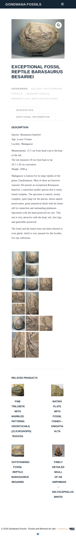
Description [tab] (24, 110)
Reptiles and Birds (45, 99)
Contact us (62, 529)
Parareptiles (20, 99)
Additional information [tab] (33, 117)
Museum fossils (38, 94)
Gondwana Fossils (23, 4)
